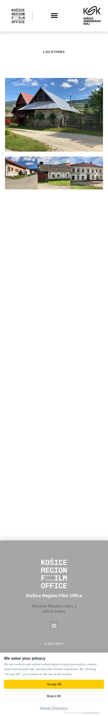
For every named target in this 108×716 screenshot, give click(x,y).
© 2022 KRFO (54, 644)
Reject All (54, 696)
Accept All (54, 684)
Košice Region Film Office (54, 595)
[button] (54, 15)
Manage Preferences (54, 708)
